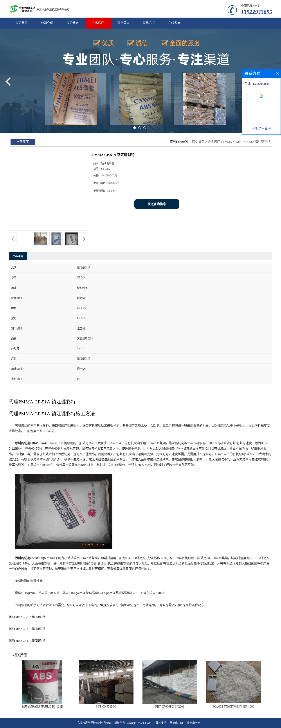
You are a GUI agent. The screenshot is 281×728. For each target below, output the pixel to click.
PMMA (228, 141)
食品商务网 (193, 722)
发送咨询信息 (157, 204)
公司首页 (21, 23)
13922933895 (256, 12)
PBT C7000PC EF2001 (169, 706)
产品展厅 (98, 23)
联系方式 (149, 23)
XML (150, 722)
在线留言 (174, 23)
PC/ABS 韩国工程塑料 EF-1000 (233, 706)
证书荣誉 (123, 23)
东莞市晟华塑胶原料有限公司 (94, 722)
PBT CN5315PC (106, 706)
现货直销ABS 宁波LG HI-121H (42, 706)
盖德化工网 (176, 722)
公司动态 (72, 23)
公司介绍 (47, 23)
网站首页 (198, 141)
